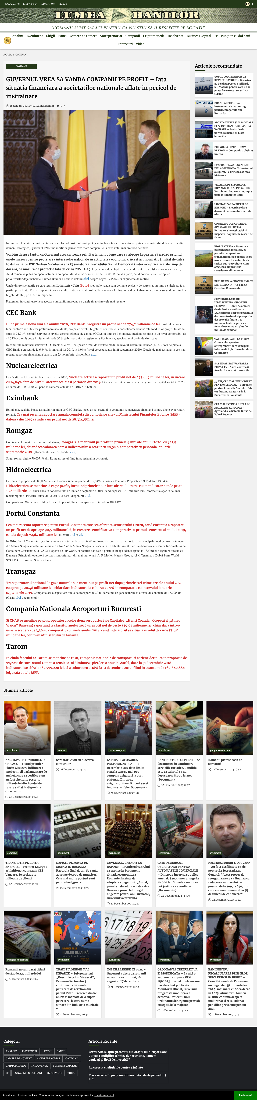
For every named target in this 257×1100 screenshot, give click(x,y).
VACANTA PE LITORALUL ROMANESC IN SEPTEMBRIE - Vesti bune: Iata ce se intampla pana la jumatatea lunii (233, 190)
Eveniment (35, 36)
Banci (62, 36)
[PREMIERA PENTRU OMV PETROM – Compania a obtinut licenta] (204, 150)
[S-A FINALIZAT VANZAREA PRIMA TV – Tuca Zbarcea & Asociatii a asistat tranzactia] (204, 367)
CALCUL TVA (48, 3)
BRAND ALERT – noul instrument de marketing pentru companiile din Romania (230, 108)
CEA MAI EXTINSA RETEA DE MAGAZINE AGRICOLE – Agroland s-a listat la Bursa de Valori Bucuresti (233, 409)
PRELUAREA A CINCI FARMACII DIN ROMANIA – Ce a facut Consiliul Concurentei (233, 285)
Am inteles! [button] (245, 1095)
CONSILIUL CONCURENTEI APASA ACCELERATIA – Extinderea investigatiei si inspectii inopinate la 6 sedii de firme (233, 230)
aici (86, 279)
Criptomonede (153, 36)
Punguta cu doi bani (235, 36)
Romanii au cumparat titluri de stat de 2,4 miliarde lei (25, 971)
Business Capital (199, 36)
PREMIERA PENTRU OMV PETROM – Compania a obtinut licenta (233, 150)
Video (140, 44)
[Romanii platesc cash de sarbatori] (229, 728)
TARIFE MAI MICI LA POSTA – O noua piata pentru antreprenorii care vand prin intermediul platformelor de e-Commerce (233, 345)
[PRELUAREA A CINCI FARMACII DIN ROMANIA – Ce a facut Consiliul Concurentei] (204, 285)
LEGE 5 (63, 3)
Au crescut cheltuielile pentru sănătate (116, 1067)
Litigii (50, 36)
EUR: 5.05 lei (30, 3)
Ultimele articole (18, 690)
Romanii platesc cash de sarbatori (225, 762)
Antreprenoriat (111, 36)
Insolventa (176, 36)
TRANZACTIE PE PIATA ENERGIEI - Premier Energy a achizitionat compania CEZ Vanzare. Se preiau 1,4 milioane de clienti (26, 870)
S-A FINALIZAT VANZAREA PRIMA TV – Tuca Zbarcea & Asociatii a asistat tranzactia (231, 367)
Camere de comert (83, 36)
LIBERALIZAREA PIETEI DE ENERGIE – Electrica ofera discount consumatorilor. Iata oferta (232, 209)
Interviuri (125, 44)
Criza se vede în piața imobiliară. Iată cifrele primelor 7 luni (127, 1077)
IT (216, 36)
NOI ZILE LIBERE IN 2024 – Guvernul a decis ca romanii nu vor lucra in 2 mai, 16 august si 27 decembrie (126, 975)
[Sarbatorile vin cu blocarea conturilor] (77, 728)
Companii (133, 36)
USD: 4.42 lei (12, 3)
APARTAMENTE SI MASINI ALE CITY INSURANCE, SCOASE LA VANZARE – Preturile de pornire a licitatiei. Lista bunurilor (233, 129)
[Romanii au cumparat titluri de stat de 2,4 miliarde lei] (27, 938)
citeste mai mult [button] (104, 1095)
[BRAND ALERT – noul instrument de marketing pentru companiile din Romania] (204, 108)
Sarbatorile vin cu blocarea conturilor (75, 762)
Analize (18, 36)
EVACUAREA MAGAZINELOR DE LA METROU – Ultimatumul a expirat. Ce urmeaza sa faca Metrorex (233, 170)
